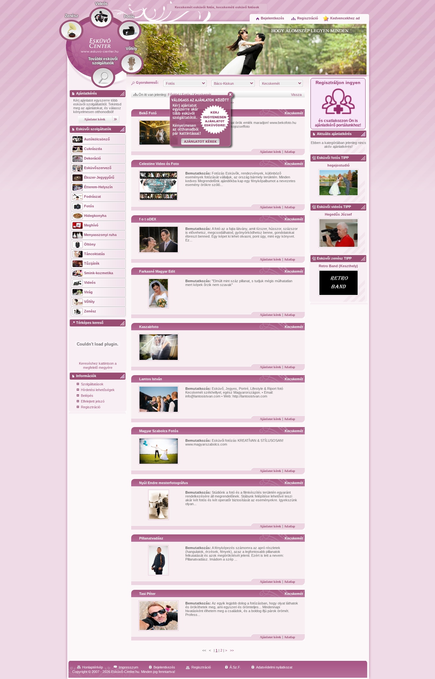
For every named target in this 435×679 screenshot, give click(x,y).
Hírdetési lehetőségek (98, 390)
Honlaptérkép (92, 667)
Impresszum (128, 667)
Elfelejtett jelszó (92, 401)
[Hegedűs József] (338, 233)
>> (232, 650)
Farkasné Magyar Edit (157, 271)
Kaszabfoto (149, 327)
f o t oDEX (147, 219)
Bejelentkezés (272, 18)
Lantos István (150, 379)
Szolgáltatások (92, 384)
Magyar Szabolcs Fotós (158, 431)
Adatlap (289, 152)
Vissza (296, 94)
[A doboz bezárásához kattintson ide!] (232, 94)
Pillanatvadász (151, 538)
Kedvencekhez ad (345, 18)
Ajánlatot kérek (270, 152)
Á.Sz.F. (235, 667)
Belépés (87, 395)
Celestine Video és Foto (159, 164)
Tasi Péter (147, 594)
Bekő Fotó (148, 113)
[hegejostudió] (338, 183)
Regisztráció (307, 18)
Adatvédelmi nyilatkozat (274, 667)
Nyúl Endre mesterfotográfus (163, 483)
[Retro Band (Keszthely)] (338, 283)
